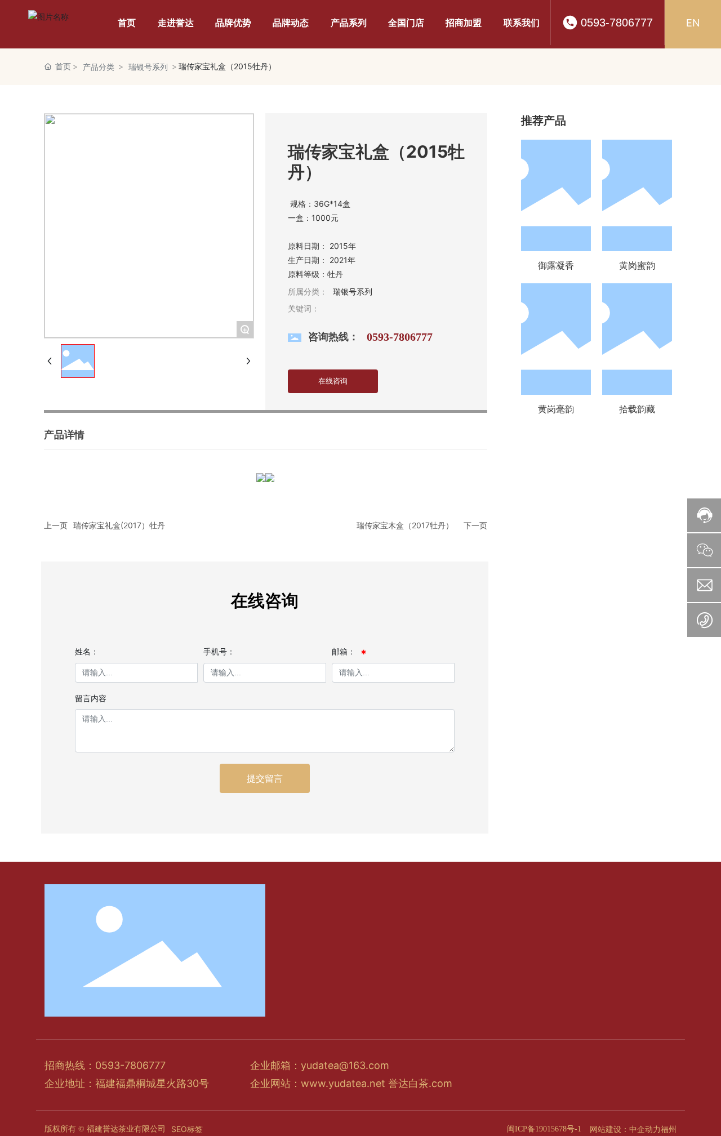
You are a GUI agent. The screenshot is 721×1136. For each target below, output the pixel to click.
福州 (669, 1129)
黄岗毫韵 (556, 409)
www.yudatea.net (343, 1083)
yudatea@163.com (345, 1065)
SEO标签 (187, 1129)
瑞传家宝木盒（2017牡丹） (405, 525)
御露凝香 (556, 265)
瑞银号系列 (148, 67)
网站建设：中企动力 (625, 1129)
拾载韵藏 (637, 409)
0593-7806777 (617, 22)
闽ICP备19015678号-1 (544, 1129)
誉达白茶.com (420, 1083)
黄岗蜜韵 (637, 265)
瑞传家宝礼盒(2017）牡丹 (119, 525)
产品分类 (98, 67)
